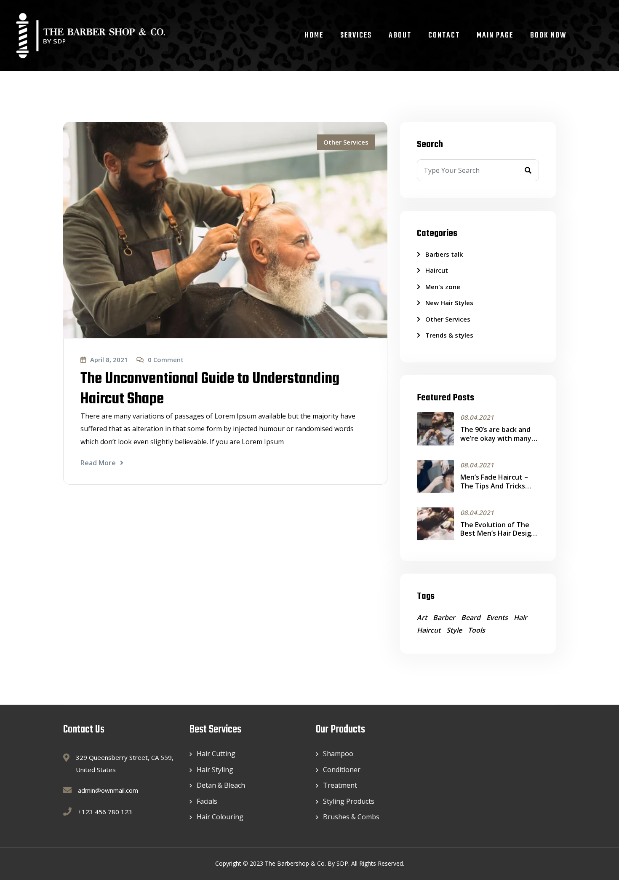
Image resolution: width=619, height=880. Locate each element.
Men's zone (442, 286)
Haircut (436, 270)
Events (497, 617)
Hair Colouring (220, 816)
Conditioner (341, 769)
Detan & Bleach (221, 785)
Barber (444, 617)
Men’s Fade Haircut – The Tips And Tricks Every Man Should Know (499, 485)
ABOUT (400, 36)
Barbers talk (444, 254)
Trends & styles (449, 335)
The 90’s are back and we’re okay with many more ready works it (495, 438)
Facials (207, 801)
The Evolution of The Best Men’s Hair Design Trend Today (497, 533)
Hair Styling (215, 769)
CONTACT (444, 36)
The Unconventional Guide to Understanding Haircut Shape (209, 389)
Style (454, 630)
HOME (314, 36)
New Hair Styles (449, 302)
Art (422, 617)
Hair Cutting (216, 753)
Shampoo (338, 753)
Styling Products (348, 801)
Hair (520, 617)
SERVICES (356, 36)
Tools (476, 630)
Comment (166, 359)
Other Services (345, 142)
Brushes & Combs (351, 816)
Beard (470, 617)
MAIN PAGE (495, 36)
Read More (98, 462)
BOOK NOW (548, 36)
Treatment (340, 785)
